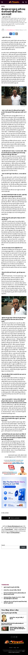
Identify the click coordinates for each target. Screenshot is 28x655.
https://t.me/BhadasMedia (13, 532)
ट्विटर (18, 647)
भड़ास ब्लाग (11, 647)
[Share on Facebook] (10, 34)
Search (3, 545)
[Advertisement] (14, 567)
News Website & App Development (16, 652)
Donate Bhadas (9, 529)
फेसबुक (15, 647)
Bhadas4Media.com (11, 30)
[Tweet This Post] (13, 34)
